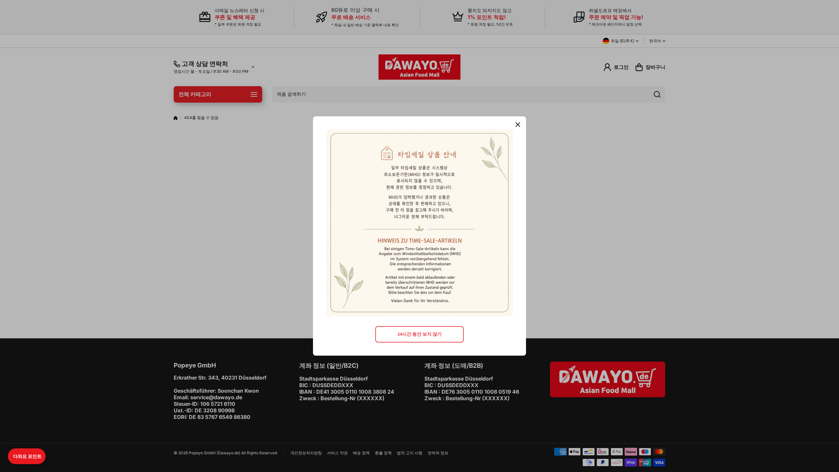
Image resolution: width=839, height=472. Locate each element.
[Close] (518, 124)
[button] (27, 456)
